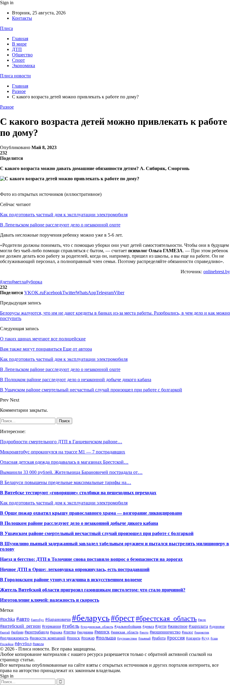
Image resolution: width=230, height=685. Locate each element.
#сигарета (193, 638)
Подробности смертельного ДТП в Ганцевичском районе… (61, 441)
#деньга (148, 626)
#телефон (6, 644)
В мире (19, 43)
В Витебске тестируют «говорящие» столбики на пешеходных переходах (78, 492)
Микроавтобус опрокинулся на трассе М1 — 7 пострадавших (62, 451)
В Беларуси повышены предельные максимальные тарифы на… (65, 482)
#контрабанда (37, 632)
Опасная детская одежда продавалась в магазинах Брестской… (64, 462)
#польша (106, 638)
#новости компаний (48, 638)
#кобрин (17, 632)
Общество (22, 54)
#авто (23, 619)
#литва (69, 632)
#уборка (34, 281)
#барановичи (58, 619)
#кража (56, 632)
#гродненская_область (97, 626)
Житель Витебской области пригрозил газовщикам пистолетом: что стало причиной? (92, 589)
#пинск (73, 638)
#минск (102, 631)
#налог (187, 632)
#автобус (37, 619)
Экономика (23, 65)
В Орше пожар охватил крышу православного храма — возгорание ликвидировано (91, 513)
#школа (38, 644)
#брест (122, 618)
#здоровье (217, 626)
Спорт (18, 60)
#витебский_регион (20, 626)
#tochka (7, 619)
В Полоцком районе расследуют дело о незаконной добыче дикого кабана (79, 523)
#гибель (70, 626)
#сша (214, 638)
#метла (19, 281)
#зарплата (198, 626)
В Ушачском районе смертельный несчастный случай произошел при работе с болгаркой (96, 533)
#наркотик (201, 632)
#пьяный (144, 638)
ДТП (17, 49)
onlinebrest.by (216, 271)
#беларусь (91, 618)
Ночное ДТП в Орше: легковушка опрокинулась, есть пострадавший (74, 569)
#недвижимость (14, 638)
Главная (20, 38)
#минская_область (124, 632)
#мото (144, 632)
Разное (7, 106)
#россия (176, 638)
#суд (205, 638)
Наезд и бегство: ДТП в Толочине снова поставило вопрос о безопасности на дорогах (91, 559)
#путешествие (127, 638)
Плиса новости (15, 75)
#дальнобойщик (127, 626)
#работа (159, 638)
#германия (51, 626)
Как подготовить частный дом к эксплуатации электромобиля (64, 214)
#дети (6, 281)
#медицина (85, 632)
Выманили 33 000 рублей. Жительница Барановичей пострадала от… (71, 472)
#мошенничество (165, 632)
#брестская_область (166, 618)
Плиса (6, 28)
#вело (202, 619)
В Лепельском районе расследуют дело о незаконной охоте (60, 224)
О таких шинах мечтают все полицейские (43, 338)
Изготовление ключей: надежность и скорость (49, 600)
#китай (5, 632)
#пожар (88, 638)
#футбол (23, 643)
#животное (177, 626)
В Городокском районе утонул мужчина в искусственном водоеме (71, 579)
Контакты (22, 18)
